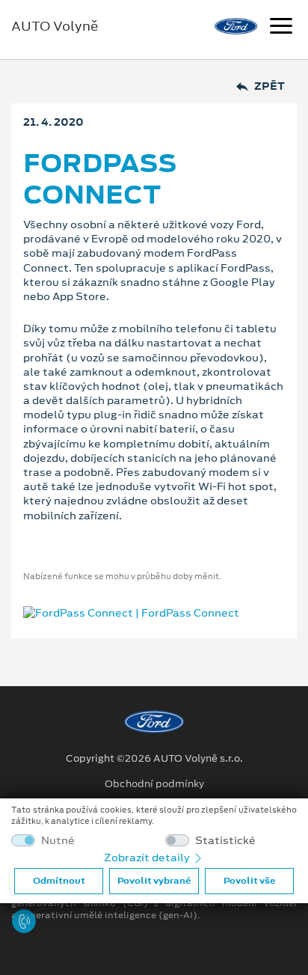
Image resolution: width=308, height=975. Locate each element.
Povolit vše (249, 881)
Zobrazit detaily (148, 857)
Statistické (225, 841)
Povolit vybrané (154, 881)
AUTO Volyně (55, 26)
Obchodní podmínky (154, 784)
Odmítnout (59, 881)
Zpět (269, 86)
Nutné (58, 841)
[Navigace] (281, 27)
